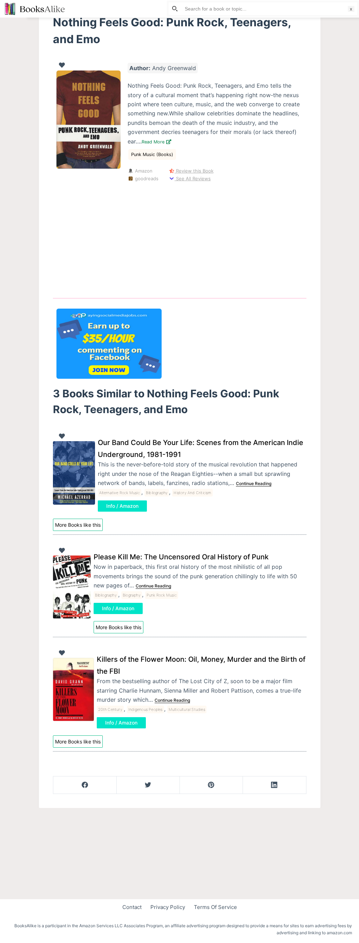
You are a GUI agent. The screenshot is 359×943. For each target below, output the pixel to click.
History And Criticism (192, 492)
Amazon (143, 171)
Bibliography (157, 492)
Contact (132, 907)
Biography (132, 595)
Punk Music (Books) (152, 154)
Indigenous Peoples (145, 709)
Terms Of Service (215, 907)
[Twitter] (148, 785)
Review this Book (194, 171)
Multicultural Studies (187, 709)
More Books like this (78, 525)
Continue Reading (253, 483)
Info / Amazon (122, 506)
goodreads (146, 178)
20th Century (110, 709)
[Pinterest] (211, 785)
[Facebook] (85, 785)
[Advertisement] (179, 238)
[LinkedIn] (274, 785)
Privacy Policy (167, 907)
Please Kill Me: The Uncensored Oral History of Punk (181, 557)
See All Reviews (193, 178)
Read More (154, 141)
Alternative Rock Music (119, 492)
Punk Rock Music (162, 595)
